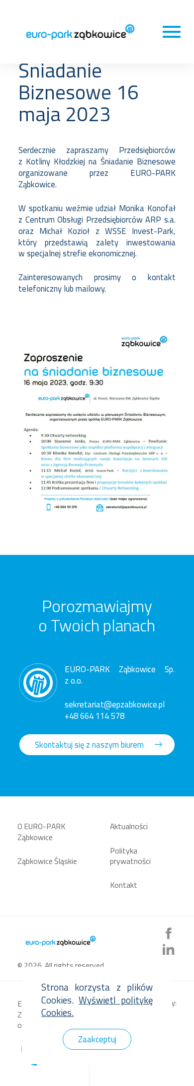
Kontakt (123, 885)
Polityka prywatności (130, 856)
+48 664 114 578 (94, 715)
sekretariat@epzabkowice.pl (115, 704)
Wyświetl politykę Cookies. (97, 1006)
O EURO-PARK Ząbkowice (41, 831)
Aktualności (129, 826)
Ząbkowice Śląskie (47, 861)
